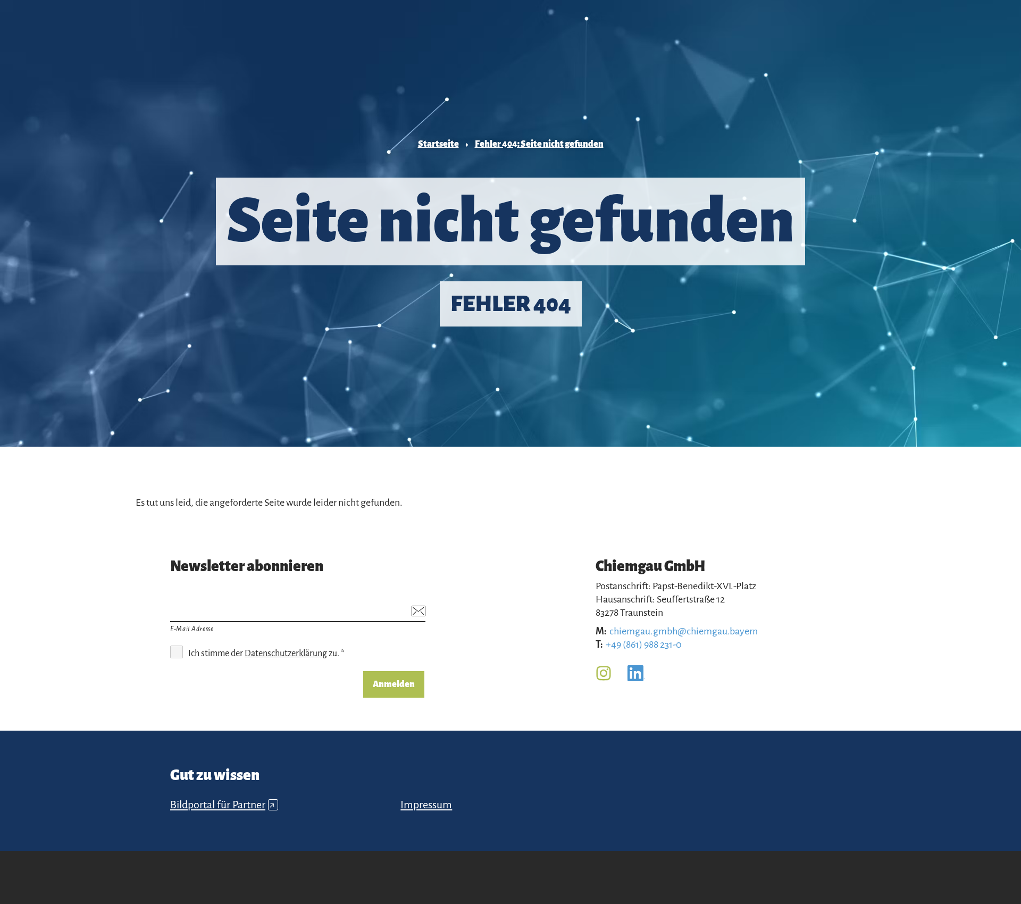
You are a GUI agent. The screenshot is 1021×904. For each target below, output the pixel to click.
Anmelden (394, 684)
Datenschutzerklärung (286, 653)
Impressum (426, 804)
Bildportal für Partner (222, 804)
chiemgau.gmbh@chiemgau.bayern (683, 631)
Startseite (438, 144)
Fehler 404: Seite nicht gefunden (539, 144)
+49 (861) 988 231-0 (644, 644)
